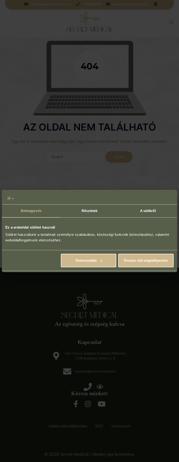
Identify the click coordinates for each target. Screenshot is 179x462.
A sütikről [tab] (148, 211)
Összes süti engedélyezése (146, 260)
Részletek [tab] (90, 211)
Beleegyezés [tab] (31, 211)
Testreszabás (86, 260)
